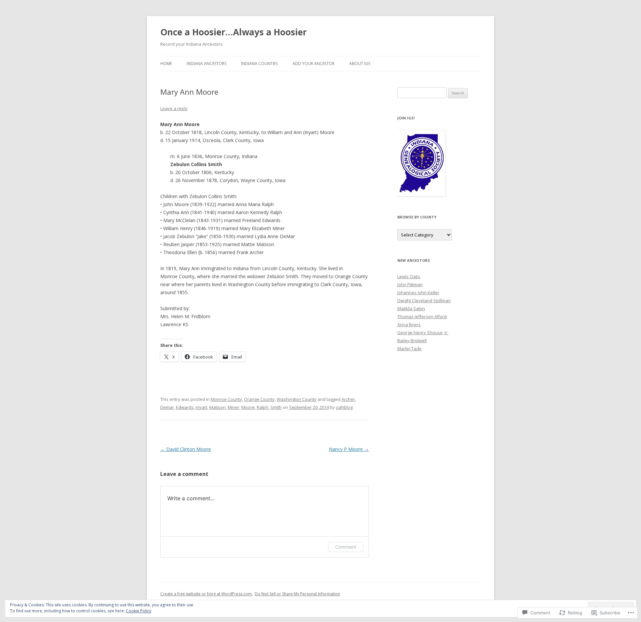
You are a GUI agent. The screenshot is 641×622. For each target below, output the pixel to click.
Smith (276, 407)
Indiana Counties (259, 63)
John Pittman (410, 284)
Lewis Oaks (408, 276)
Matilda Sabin (411, 308)
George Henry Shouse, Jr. (422, 333)
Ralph (262, 407)
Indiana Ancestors (206, 63)
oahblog (344, 407)
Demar (167, 407)
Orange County (259, 399)
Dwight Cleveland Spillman (424, 300)
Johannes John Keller (418, 292)
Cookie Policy (138, 611)
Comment (345, 547)
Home (166, 63)
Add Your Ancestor (313, 63)
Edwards (185, 407)
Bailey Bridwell (412, 341)
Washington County (296, 399)
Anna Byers (409, 325)
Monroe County (226, 399)
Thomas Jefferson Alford (422, 317)
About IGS (359, 63)
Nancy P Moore (349, 449)
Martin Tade (409, 349)
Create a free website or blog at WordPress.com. (206, 594)
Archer (348, 399)
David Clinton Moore (185, 449)
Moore (248, 407)
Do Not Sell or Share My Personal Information (297, 594)
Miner (233, 407)
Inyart (201, 407)
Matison (217, 407)
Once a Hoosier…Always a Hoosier (233, 32)
